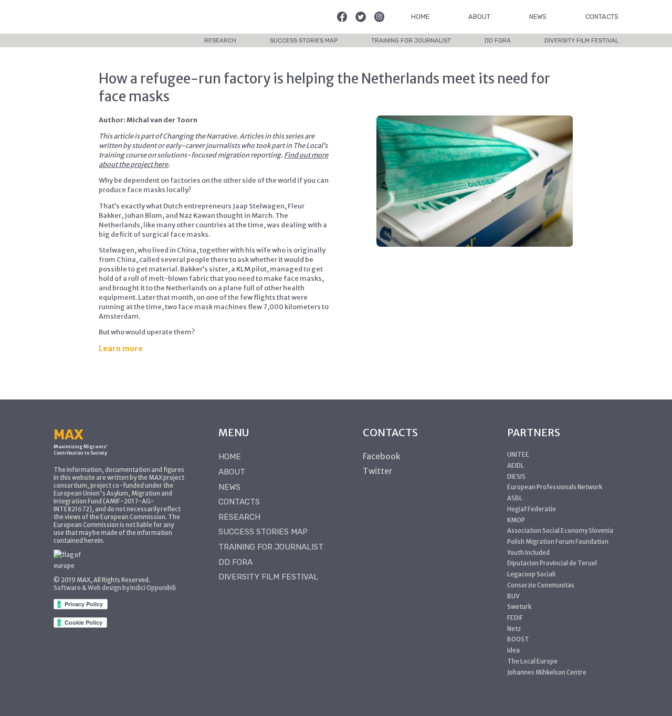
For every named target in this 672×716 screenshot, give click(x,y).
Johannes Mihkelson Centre (546, 672)
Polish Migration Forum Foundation (557, 541)
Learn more (121, 348)
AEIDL (515, 465)
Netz (514, 629)
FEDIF (515, 618)
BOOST (518, 639)
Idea (513, 650)
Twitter (378, 471)
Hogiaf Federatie (531, 509)
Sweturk (519, 606)
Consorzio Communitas (540, 585)
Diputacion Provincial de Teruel (552, 563)
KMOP (516, 520)
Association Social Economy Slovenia (560, 530)
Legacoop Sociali (531, 574)
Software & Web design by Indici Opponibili (115, 588)
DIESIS (516, 476)
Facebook (382, 456)
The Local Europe (532, 661)
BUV (513, 596)
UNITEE (518, 454)
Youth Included (528, 552)
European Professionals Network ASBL (554, 492)
